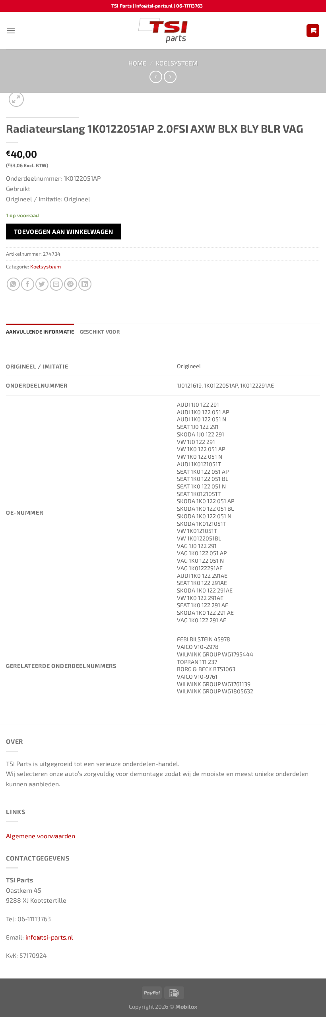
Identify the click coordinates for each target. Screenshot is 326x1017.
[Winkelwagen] (313, 30)
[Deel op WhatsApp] (13, 284)
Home (137, 63)
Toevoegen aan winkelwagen (63, 231)
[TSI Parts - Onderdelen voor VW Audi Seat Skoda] (163, 30)
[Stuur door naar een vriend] (56, 284)
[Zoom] (16, 99)
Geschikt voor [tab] (100, 331)
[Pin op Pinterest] (70, 284)
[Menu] (11, 30)
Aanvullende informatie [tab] (40, 331)
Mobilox (186, 1006)
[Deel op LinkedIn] (84, 284)
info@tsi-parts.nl (49, 937)
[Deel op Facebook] (27, 284)
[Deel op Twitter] (42, 284)
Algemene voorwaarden (40, 835)
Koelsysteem (177, 63)
